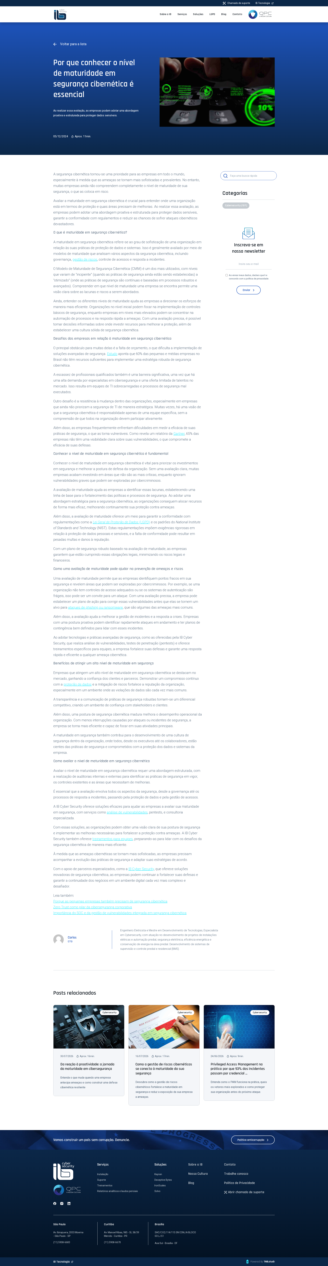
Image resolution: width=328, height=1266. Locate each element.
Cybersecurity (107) (236, 205)
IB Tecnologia (263, 3)
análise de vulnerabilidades (127, 812)
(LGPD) (121, 522)
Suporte (101, 1179)
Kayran (158, 1174)
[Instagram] (61, 1203)
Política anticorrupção (251, 1140)
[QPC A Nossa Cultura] (260, 14)
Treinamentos (104, 1185)
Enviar (247, 290)
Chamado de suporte (238, 3)
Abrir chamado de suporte (245, 1192)
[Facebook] (54, 1203)
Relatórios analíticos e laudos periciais (117, 1191)
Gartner (179, 434)
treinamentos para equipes (112, 839)
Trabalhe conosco (236, 1174)
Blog (191, 1183)
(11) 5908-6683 (61, 1242)
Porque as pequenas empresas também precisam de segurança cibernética (110, 901)
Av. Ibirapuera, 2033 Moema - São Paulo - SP (68, 1234)
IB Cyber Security (141, 869)
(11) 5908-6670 (112, 1242)
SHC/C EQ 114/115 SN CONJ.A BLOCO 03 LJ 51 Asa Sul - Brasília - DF (175, 1238)
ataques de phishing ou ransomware (95, 607)
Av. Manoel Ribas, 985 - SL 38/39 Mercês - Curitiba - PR (121, 1234)
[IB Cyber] (60, 14)
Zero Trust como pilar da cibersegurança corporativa (92, 907)
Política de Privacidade (239, 1183)
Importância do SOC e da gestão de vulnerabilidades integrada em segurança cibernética (120, 913)
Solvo (157, 1191)
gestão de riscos (85, 259)
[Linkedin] (69, 1203)
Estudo (112, 354)
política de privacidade (257, 278)
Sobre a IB (195, 1164)
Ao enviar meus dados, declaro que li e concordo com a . (249, 277)
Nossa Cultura (198, 1174)
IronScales (160, 1185)
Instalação (102, 1174)
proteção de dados (78, 684)
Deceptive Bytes (163, 1179)
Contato (230, 1164)
